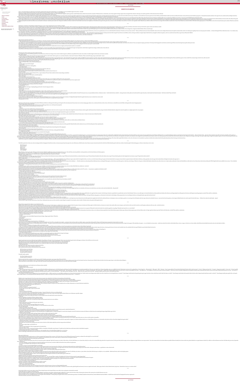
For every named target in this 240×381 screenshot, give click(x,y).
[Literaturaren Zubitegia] (5, 13)
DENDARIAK (4, 23)
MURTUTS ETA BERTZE (5, 15)
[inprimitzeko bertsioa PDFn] (6, 12)
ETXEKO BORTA (4, 18)
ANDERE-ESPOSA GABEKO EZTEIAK (7, 26)
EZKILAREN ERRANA (5, 19)
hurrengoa (131, 5)
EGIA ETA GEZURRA (5, 22)
